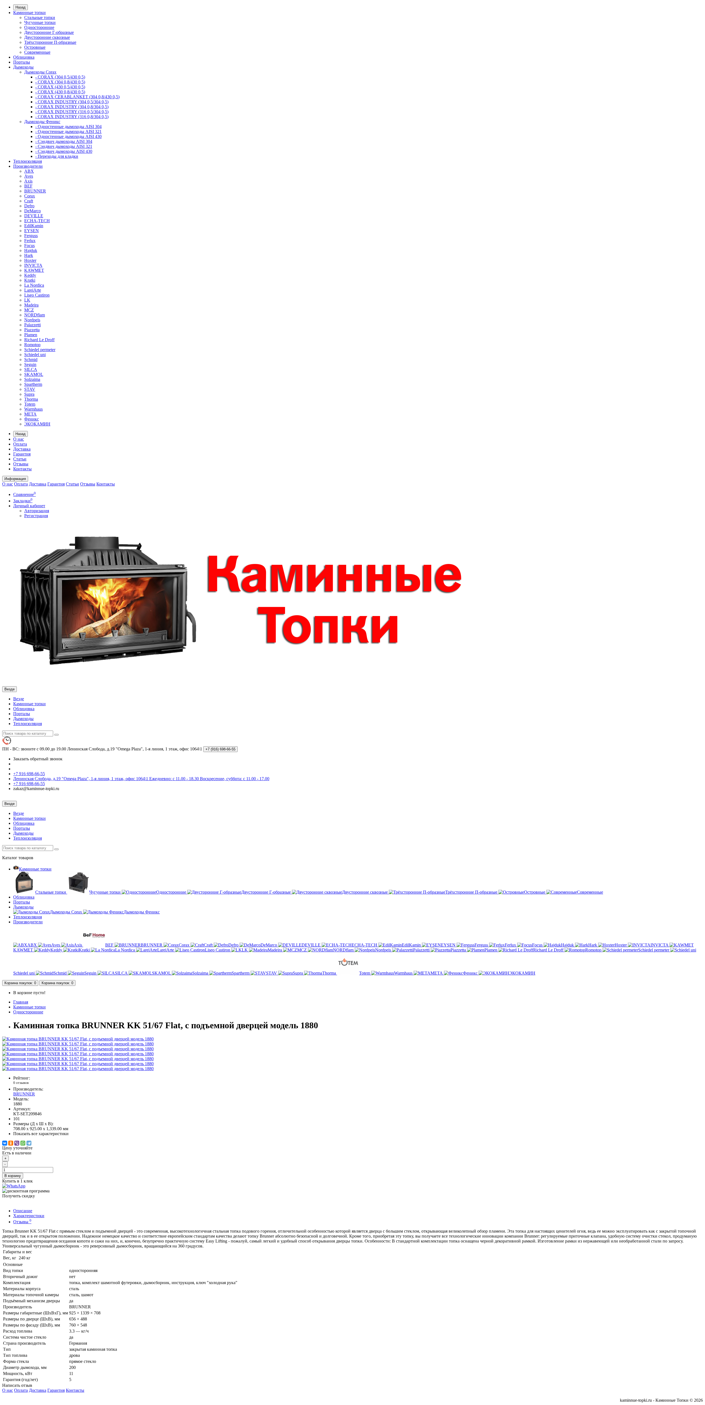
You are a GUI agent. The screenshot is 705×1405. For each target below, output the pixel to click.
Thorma (31, 399)
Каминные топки (29, 12)
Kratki (29, 280)
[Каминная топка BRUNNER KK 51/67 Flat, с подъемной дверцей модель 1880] (78, 1039)
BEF (28, 186)
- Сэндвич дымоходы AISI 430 (63, 151)
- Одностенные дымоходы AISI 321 (68, 131)
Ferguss (31, 235)
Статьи (19, 459)
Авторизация (36, 510)
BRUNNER (35, 191)
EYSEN (31, 230)
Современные (37, 52)
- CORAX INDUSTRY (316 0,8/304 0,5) (72, 116)
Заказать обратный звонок (38, 758)
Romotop (32, 344)
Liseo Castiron (37, 295)
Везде (18, 698)
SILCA (30, 369)
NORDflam (34, 315)
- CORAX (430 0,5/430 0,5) (60, 87)
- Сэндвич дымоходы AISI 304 (63, 141)
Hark (28, 255)
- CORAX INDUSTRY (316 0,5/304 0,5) (72, 111)
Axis (28, 181)
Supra (29, 394)
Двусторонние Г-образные (49, 32)
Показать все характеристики (41, 1133)
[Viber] (16, 1143)
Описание (22, 1210)
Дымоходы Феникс (42, 121)
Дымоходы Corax (40, 72)
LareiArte (32, 290)
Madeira (31, 305)
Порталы (21, 62)
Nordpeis (32, 320)
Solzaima (32, 379)
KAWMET (34, 270)
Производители (28, 166)
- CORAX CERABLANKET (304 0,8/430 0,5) (77, 96)
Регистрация (36, 515)
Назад (20, 7)
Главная (20, 1002)
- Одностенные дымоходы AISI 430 (68, 136)
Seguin (30, 364)
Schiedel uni (35, 354)
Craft (28, 201)
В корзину (12, 1176)
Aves (28, 176)
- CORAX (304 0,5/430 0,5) (60, 77)
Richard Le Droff (39, 339)
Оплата (20, 444)
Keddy (30, 275)
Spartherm (33, 384)
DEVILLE (33, 215)
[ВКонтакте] (4, 1143)
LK (27, 300)
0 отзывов (21, 1083)
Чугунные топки (40, 22)
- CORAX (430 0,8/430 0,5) (60, 91)
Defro (29, 206)
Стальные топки (39, 17)
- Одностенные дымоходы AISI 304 (68, 126)
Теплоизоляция (27, 161)
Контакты (22, 468)
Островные (34, 47)
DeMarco (32, 210)
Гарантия (22, 454)
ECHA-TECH (37, 220)
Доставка (22, 449)
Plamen (30, 334)
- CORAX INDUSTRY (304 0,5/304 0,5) (72, 101)
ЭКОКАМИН (37, 424)
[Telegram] (28, 1143)
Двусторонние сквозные (47, 37)
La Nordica (34, 285)
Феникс (31, 419)
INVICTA (33, 265)
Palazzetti (32, 324)
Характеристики (28, 1215)
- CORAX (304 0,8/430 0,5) (60, 82)
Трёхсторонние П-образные (50, 42)
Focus (29, 245)
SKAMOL (33, 374)
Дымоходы (23, 67)
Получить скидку (18, 1196)
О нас (18, 439)
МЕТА (30, 414)
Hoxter (30, 260)
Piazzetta (32, 329)
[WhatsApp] (22, 1143)
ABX (29, 171)
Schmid (30, 359)
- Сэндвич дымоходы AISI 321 (63, 146)
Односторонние (39, 27)
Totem (29, 404)
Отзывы (20, 464)
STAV (29, 389)
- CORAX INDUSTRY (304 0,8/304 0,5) (72, 106)
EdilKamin (33, 225)
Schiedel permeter (39, 349)
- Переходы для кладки (56, 156)
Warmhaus (33, 409)
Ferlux (30, 240)
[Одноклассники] (10, 1143)
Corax (29, 196)
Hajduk (30, 250)
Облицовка (23, 57)
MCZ (29, 310)
